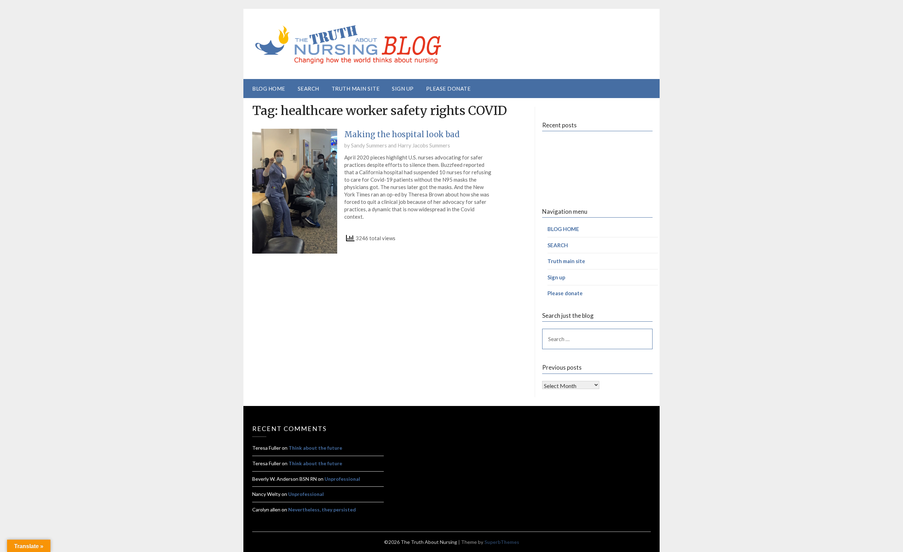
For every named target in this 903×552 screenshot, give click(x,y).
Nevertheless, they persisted (322, 509)
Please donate (448, 88)
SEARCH (308, 88)
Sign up (403, 88)
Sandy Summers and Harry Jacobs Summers (400, 145)
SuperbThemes (501, 542)
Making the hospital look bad (402, 134)
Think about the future (315, 448)
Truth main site (356, 88)
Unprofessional (342, 479)
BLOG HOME (268, 88)
